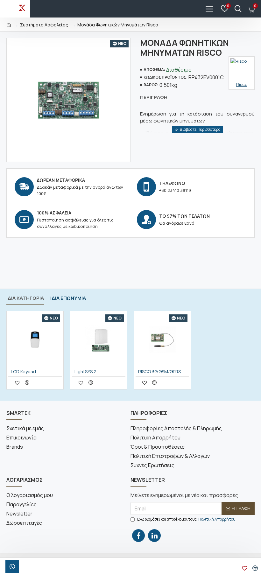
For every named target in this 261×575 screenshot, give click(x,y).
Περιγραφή (153, 98)
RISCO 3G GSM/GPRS (159, 372)
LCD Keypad (23, 372)
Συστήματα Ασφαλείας (44, 25)
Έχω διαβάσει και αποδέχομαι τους (186, 519)
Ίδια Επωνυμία (68, 298)
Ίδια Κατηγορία (25, 298)
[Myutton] (238, 9)
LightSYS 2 (85, 372)
